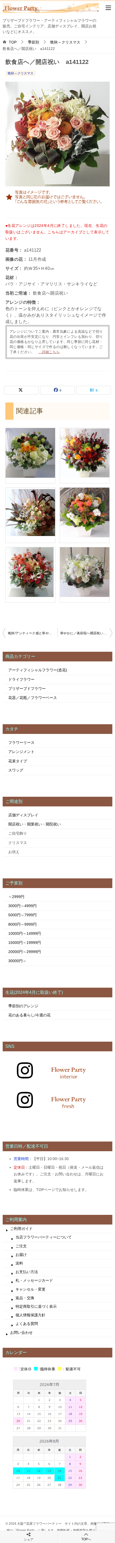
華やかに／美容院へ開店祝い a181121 (86, 633)
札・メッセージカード (34, 1280)
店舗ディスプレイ (23, 815)
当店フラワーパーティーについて (44, 1237)
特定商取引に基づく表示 (36, 1306)
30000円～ (17, 961)
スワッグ (15, 770)
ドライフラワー (21, 679)
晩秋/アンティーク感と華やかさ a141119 (32, 633)
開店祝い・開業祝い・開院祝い (34, 824)
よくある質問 (27, 1323)
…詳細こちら (49, 352)
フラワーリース (21, 742)
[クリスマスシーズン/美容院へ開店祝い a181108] (84, 594)
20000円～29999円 (24, 952)
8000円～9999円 (22, 924)
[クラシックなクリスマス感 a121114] (30, 594)
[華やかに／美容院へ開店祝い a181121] (84, 535)
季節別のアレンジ (23, 1006)
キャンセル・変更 (30, 1289)
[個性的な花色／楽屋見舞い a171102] (84, 475)
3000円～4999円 (22, 906)
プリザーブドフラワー (27, 688)
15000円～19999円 (24, 942)
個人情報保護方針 (30, 1315)
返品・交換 (25, 1298)
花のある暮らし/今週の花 (29, 1015)
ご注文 (21, 1246)
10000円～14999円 (24, 933)
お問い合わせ (21, 1332)
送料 (19, 1263)
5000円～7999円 (22, 915)
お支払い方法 (27, 1272)
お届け (21, 1254)
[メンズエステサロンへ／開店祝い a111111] (30, 475)
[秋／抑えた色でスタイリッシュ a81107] (30, 535)
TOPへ (86, 1539)
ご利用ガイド (21, 1228)
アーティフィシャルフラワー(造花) (37, 670)
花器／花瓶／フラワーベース (32, 698)
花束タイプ (17, 761)
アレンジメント (21, 751)
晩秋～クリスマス (20, 73)
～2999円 (16, 896)
